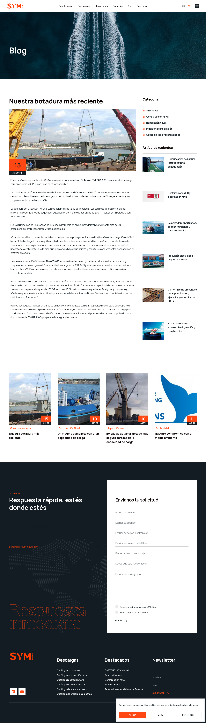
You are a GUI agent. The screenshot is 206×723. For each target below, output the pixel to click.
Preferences (188, 714)
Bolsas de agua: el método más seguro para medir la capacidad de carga (127, 438)
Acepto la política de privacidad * (135, 612)
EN (183, 6)
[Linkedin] (13, 691)
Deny (160, 714)
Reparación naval (116, 428)
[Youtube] (22, 691)
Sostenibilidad (163, 428)
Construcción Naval (20, 428)
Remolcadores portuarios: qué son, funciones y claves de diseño (182, 226)
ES (189, 6)
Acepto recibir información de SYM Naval (139, 607)
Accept (132, 714)
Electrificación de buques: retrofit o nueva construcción (182, 162)
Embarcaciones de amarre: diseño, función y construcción (181, 327)
